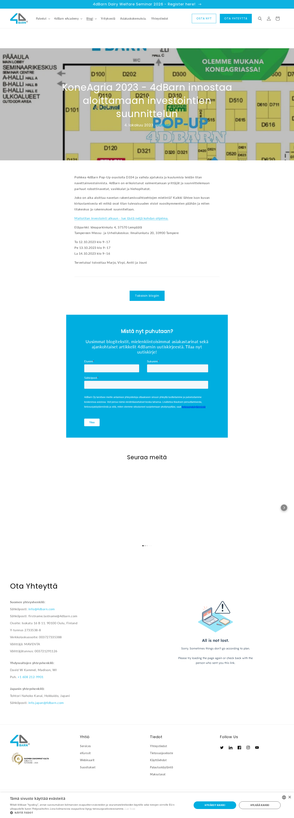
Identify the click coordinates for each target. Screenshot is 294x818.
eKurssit (85, 753)
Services (85, 746)
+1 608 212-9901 (30, 677)
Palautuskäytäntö (161, 767)
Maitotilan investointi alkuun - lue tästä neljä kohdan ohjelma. (121, 218)
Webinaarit (87, 760)
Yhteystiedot (158, 746)
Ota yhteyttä (235, 18)
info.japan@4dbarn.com (46, 702)
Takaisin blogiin (147, 296)
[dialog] (147, 805)
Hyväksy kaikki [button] (215, 805)
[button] (43, 18)
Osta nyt (204, 18)
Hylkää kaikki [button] (259, 805)
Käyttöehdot (158, 760)
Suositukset (88, 767)
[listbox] (284, 797)
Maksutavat (158, 774)
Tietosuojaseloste (161, 753)
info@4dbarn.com (41, 609)
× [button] (289, 797)
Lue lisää (130, 808)
